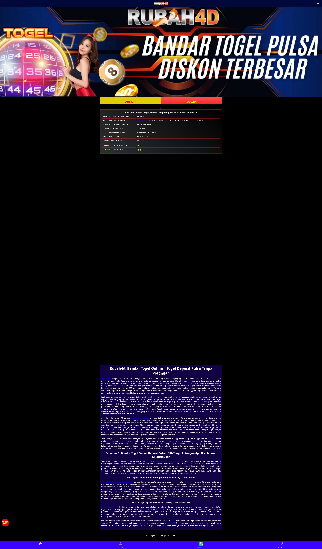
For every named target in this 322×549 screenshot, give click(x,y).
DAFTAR (131, 101)
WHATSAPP (201, 547)
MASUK (40, 547)
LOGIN (191, 101)
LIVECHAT (281, 547)
